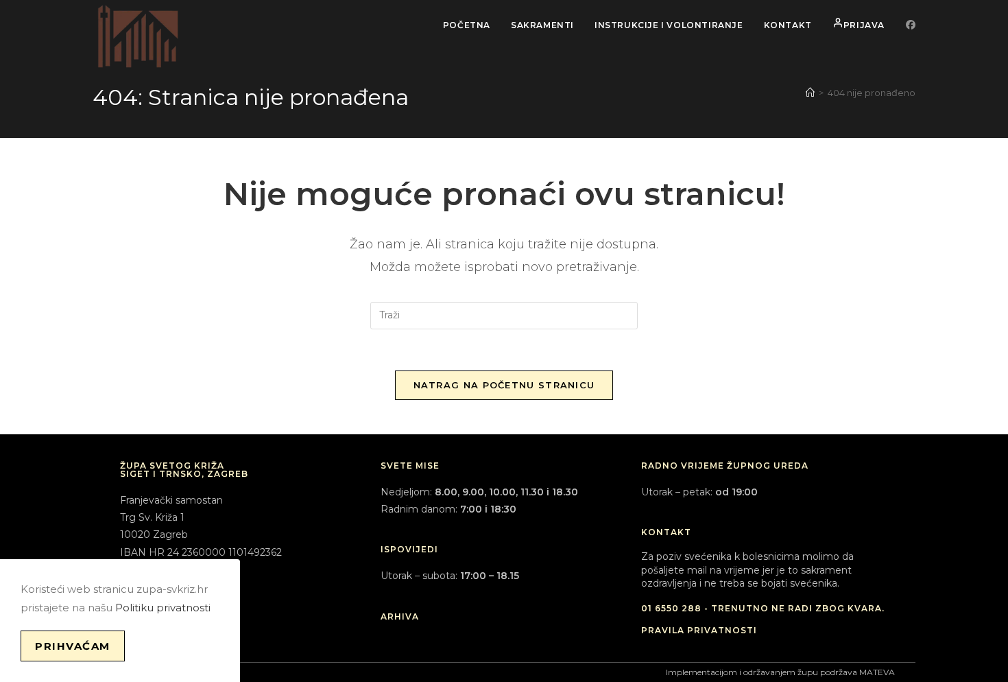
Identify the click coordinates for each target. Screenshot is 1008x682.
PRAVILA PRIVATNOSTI (699, 630)
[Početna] (810, 92)
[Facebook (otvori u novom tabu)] (910, 25)
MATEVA (877, 672)
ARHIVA (400, 616)
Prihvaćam (72, 645)
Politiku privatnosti (163, 607)
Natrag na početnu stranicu (504, 384)
